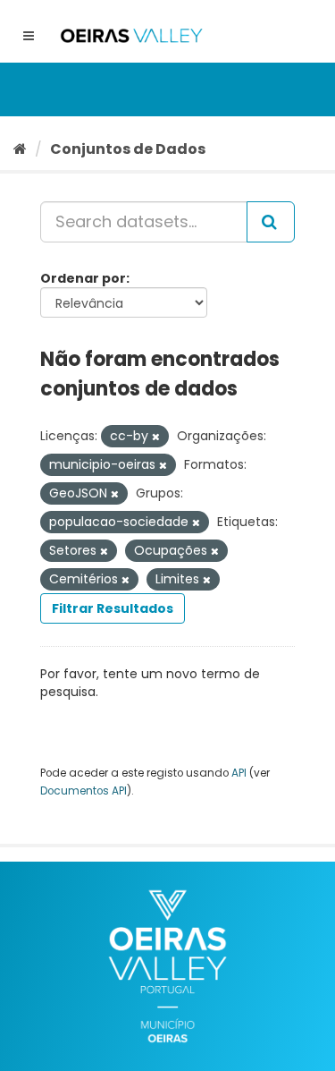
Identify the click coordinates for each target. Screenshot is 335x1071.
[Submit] (271, 221)
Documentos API (83, 791)
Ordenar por (83, 278)
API (239, 773)
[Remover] (156, 436)
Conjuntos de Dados (127, 149)
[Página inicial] (20, 149)
